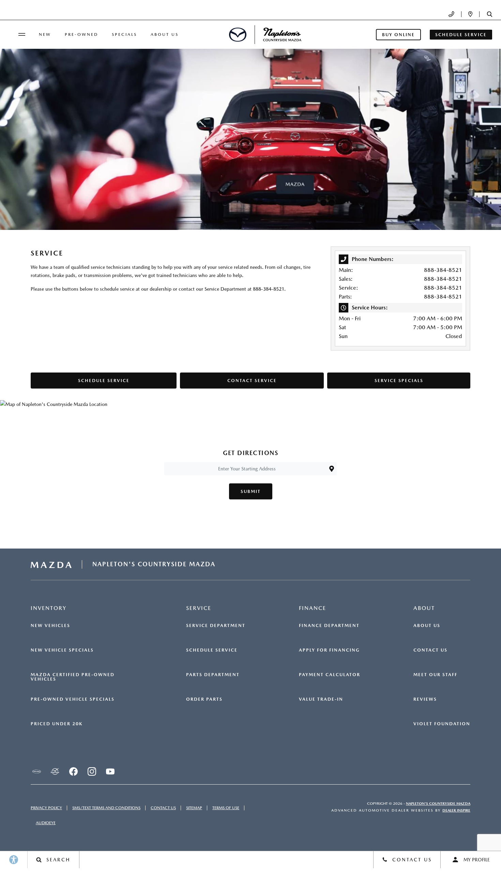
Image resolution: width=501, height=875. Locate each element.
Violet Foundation (441, 723)
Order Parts (204, 699)
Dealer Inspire (456, 810)
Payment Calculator (329, 674)
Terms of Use (225, 807)
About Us (165, 34)
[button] (489, 14)
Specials (124, 34)
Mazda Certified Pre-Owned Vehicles (73, 677)
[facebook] (73, 771)
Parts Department (213, 674)
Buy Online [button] (398, 34)
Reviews (425, 699)
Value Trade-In (321, 699)
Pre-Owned (81, 34)
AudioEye (46, 822)
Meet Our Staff (435, 674)
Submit (251, 491)
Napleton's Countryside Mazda (438, 803)
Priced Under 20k (56, 723)
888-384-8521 (443, 270)
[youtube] (110, 771)
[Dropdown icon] (451, 14)
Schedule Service (212, 650)
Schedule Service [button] (461, 34)
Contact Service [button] (252, 380)
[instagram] (91, 771)
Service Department (215, 625)
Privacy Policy (46, 807)
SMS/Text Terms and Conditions (106, 807)
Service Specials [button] (399, 380)
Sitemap (194, 807)
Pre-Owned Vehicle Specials (73, 699)
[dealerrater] (54, 771)
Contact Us (430, 650)
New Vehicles (50, 625)
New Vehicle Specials (62, 650)
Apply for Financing (329, 650)
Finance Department (329, 625)
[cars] (36, 771)
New (45, 34)
